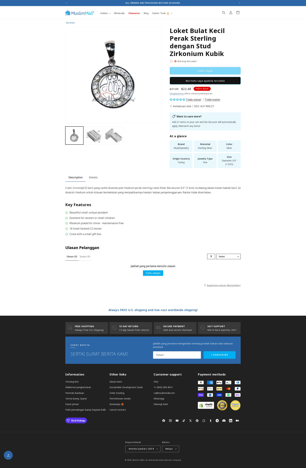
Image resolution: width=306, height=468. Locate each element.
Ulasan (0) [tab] (72, 256)
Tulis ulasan (153, 273)
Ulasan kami (115, 381)
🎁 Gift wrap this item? (185, 61)
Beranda (70, 22)
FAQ (156, 381)
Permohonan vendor (120, 398)
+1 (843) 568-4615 (163, 387)
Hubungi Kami (161, 404)
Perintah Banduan (74, 392)
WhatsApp (159, 398)
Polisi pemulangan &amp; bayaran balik (85, 409)
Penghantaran (177, 93)
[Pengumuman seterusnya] (239, 3)
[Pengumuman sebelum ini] (66, 3)
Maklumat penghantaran (78, 387)
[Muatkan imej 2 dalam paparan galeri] (94, 135)
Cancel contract (117, 409)
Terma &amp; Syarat (76, 398)
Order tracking (116, 392)
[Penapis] (211, 256)
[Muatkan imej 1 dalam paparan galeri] (74, 135)
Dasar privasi (72, 404)
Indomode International (160, 460)
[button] (105, 13)
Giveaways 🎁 (116, 404)
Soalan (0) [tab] (85, 256)
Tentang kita (71, 381)
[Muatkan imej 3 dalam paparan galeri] (114, 135)
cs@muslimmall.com (164, 392)
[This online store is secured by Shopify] (206, 408)
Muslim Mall (138, 460)
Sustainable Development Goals (126, 387)
